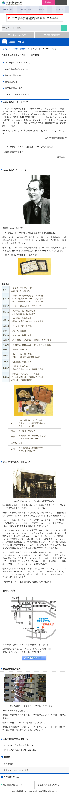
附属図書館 (8, 764)
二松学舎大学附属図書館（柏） (18, 94)
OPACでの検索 (10, 710)
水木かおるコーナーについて (17, 63)
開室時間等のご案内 (13, 88)
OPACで (38, 147)
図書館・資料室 (19, 49)
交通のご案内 (11, 82)
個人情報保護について (12, 785)
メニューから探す (18, 35)
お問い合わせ (43, 9)
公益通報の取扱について (48, 785)
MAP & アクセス (8, 9)
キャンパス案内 (26, 9)
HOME (4, 49)
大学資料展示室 (11, 777)
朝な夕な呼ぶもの (13, 75)
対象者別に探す (53, 35)
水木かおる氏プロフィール (16, 69)
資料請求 (48, 2)
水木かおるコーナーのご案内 (16, 770)
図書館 (7, 757)
